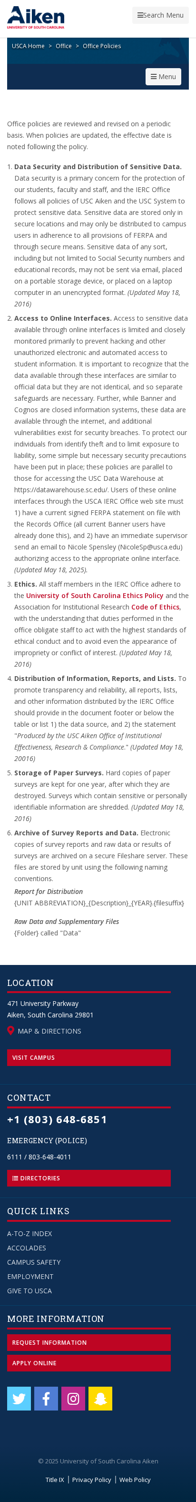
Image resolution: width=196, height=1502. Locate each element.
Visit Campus (33, 1058)
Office (64, 46)
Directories (39, 1178)
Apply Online (34, 1363)
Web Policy (135, 1479)
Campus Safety (33, 1262)
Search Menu (160, 17)
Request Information (49, 1343)
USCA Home (28, 46)
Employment (30, 1276)
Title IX (55, 1479)
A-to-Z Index (29, 1233)
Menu (165, 78)
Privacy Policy (91, 1479)
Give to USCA (29, 1290)
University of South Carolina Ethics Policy (95, 595)
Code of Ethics (155, 606)
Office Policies (102, 46)
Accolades (26, 1247)
